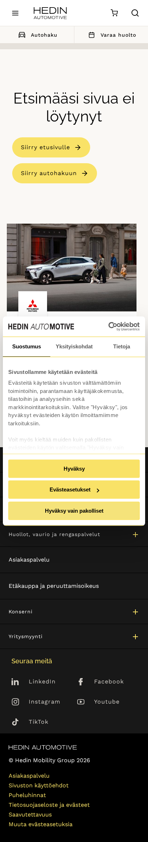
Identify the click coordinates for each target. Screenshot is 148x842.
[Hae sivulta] (135, 13)
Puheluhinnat (27, 795)
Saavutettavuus (30, 814)
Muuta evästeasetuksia (41, 824)
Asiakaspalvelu (29, 559)
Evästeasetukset (70, 489)
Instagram (44, 701)
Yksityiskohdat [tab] (74, 346)
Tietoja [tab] (121, 346)
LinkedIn (42, 681)
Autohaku (44, 35)
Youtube (107, 701)
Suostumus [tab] (26, 346)
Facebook (109, 681)
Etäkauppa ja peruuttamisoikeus (54, 585)
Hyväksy (74, 469)
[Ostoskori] (114, 13)
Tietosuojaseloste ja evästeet (49, 804)
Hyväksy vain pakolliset (74, 511)
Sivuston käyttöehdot (39, 785)
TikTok (38, 721)
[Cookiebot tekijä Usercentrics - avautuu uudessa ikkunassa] (108, 326)
